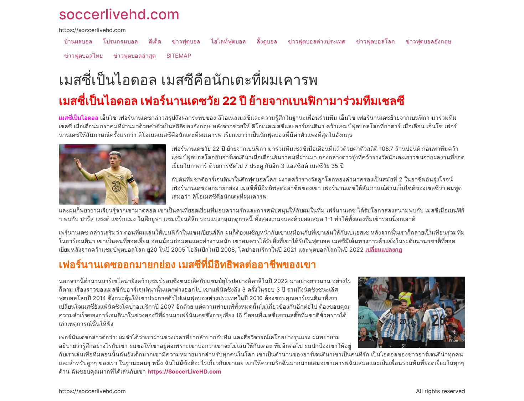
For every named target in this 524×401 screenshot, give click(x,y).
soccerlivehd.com (119, 14)
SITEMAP (178, 55)
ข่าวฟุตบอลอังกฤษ (429, 41)
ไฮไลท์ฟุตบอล (228, 41)
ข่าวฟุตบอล (186, 41)
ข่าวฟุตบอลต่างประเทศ (316, 41)
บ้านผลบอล (78, 41)
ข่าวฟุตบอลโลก (375, 41)
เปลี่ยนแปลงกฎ (383, 249)
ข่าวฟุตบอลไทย (83, 55)
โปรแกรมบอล (120, 41)
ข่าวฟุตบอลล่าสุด (134, 55)
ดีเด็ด (155, 41)
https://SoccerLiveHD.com (184, 371)
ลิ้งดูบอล (267, 41)
